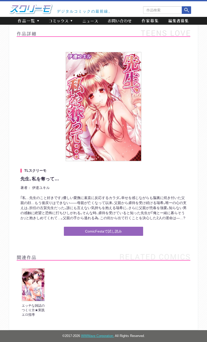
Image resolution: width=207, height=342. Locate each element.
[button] (28, 21)
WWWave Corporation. (97, 336)
